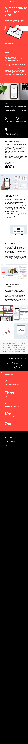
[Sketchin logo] (1, 1)
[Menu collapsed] (2, 372)
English (24, 1)
